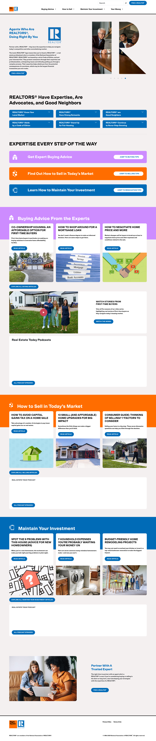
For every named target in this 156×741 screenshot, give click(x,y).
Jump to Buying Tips (129, 157)
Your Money (116, 9)
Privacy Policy (107, 722)
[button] (43, 312)
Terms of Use (117, 722)
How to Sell (67, 9)
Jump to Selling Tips (129, 174)
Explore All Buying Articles (23, 287)
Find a (138, 3)
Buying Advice (47, 9)
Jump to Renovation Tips (129, 190)
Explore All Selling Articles (24, 473)
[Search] (126, 3)
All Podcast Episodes (23, 383)
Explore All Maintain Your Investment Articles (32, 600)
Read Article (19, 248)
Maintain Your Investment (91, 9)
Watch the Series (103, 321)
